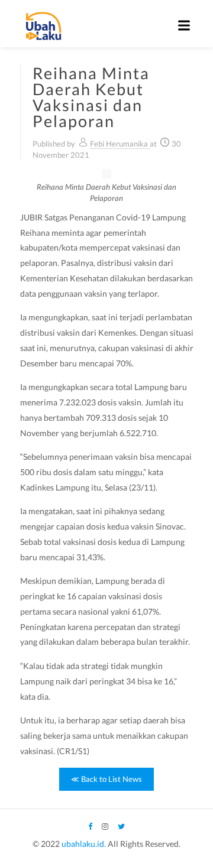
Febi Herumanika (120, 143)
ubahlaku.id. (84, 844)
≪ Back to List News (106, 779)
